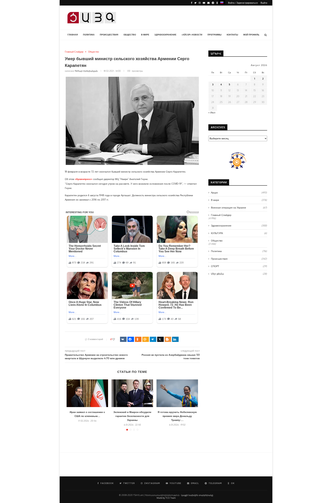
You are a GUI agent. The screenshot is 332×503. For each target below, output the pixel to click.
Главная (72, 34)
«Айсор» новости (192, 34)
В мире (145, 34)
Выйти (264, 2)
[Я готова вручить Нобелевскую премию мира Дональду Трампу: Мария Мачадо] (177, 393)
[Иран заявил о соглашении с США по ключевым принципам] (87, 393)
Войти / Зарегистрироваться (243, 2)
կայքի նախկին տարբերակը (197, 495)
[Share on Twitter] (160, 339)
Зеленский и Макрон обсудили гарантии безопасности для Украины (132, 416)
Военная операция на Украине (239, 207)
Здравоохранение (165, 34)
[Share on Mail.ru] (145, 339)
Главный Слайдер (74, 51)
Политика (89, 34)
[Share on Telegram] (153, 339)
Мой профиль (251, 34)
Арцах (239, 192)
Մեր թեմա (239, 273)
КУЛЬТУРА (239, 233)
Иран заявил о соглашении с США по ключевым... (87, 414)
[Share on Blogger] (168, 339)
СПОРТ (239, 266)
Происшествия (109, 34)
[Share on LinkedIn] (175, 339)
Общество (129, 34)
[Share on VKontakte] (123, 339)
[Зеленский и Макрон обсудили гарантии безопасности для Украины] (132, 393)
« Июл (211, 112)
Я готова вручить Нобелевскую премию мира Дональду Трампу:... (177, 416)
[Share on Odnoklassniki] (138, 339)
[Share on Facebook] (130, 339)
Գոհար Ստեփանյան (86, 71)
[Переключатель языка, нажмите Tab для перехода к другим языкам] (222, 2)
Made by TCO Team (166, 498)
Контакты (232, 34)
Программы (215, 34)
